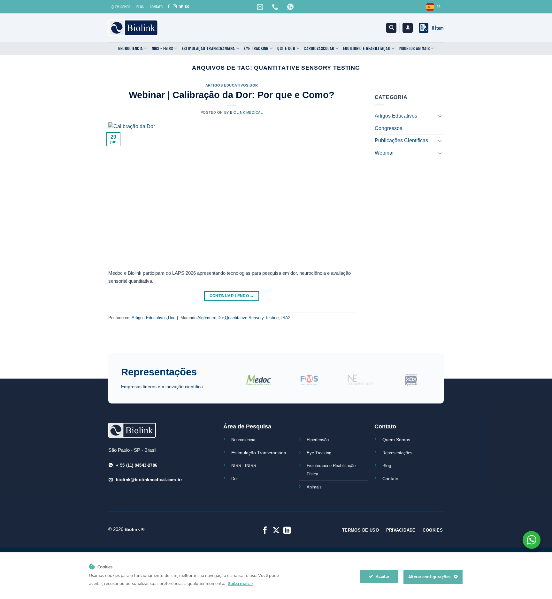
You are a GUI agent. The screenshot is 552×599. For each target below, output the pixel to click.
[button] (407, 28)
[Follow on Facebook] (169, 6)
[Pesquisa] (391, 28)
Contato (390, 478)
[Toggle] (440, 116)
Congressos (388, 128)
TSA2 (285, 317)
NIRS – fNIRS (162, 48)
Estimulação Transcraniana (208, 48)
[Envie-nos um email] (187, 6)
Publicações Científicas (401, 140)
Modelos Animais (414, 48)
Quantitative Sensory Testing (252, 317)
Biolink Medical (246, 112)
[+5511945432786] (291, 6)
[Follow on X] (276, 531)
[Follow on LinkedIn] (287, 531)
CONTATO (156, 6)
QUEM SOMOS (120, 6)
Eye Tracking (256, 48)
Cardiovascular (319, 48)
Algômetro (206, 317)
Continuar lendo (232, 296)
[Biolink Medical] (133, 27)
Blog (386, 465)
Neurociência (130, 48)
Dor (253, 85)
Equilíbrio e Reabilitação (366, 48)
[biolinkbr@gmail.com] (261, 6)
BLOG (140, 6)
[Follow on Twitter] (181, 6)
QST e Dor (286, 48)
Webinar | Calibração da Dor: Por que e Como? (231, 95)
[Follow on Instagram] (175, 6)
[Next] (434, 383)
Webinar (384, 153)
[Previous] (229, 383)
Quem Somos (396, 439)
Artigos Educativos (227, 85)
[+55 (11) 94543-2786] (276, 6)
